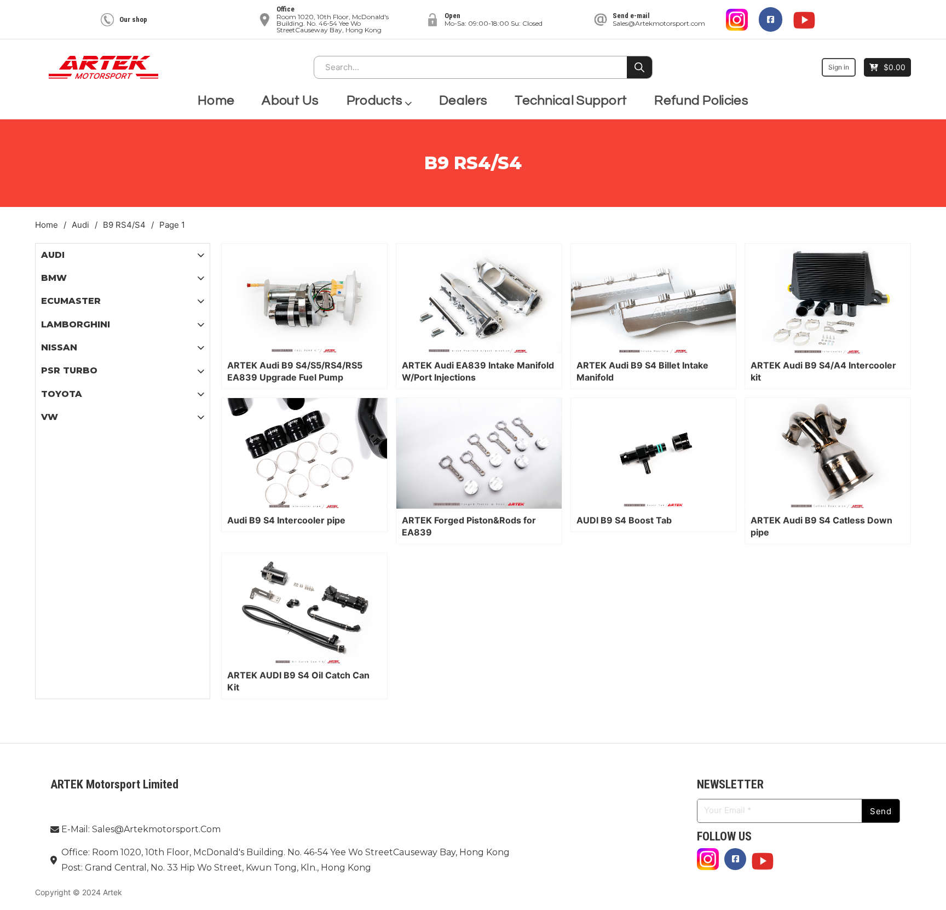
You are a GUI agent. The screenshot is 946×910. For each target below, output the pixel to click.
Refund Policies (701, 100)
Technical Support (571, 100)
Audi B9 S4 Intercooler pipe (286, 520)
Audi (80, 225)
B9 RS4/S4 (124, 225)
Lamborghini (75, 324)
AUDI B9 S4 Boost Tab (624, 520)
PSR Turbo (69, 370)
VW (49, 417)
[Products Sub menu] (408, 101)
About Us (290, 100)
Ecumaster (71, 301)
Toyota (61, 394)
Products (374, 100)
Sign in (838, 67)
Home (216, 100)
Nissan (59, 347)
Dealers (463, 100)
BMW (54, 278)
